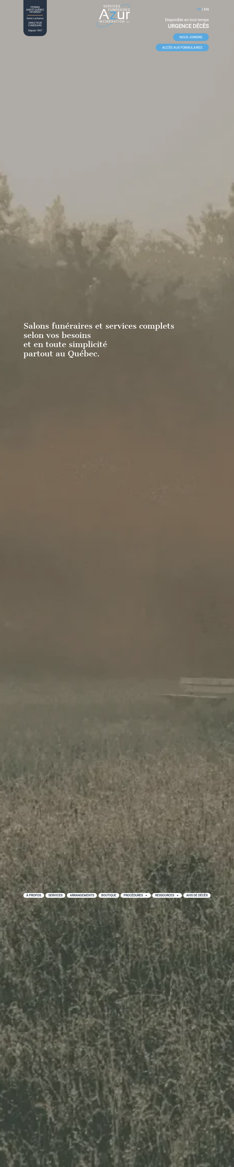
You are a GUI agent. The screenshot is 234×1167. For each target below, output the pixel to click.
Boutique (108, 895)
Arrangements (82, 895)
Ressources (164, 895)
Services (55, 895)
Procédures (133, 895)
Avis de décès (197, 895)
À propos (33, 895)
